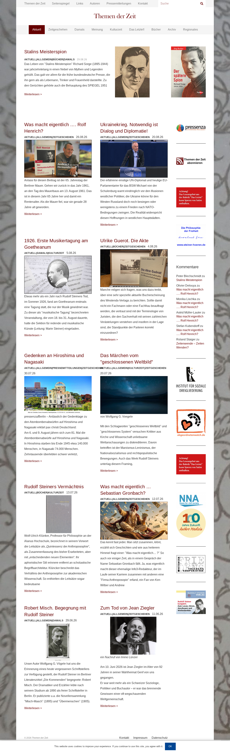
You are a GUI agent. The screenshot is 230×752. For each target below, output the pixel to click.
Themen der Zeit (34, 3)
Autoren (95, 3)
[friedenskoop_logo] (191, 564)
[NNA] (191, 500)
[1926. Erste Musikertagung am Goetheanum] (58, 275)
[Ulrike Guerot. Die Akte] (134, 268)
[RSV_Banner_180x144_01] (191, 602)
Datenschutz (160, 737)
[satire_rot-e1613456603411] (191, 464)
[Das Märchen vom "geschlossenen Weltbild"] (134, 395)
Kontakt (143, 3)
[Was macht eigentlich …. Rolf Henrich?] (58, 159)
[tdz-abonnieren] (191, 161)
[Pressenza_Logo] (191, 128)
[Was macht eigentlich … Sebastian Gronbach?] (134, 521)
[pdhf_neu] (191, 236)
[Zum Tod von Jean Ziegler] (134, 636)
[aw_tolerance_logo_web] (191, 423)
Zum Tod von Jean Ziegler (128, 608)
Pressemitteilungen (119, 3)
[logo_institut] (191, 379)
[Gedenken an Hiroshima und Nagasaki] (58, 395)
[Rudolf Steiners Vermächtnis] (58, 514)
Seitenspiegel (61, 3)
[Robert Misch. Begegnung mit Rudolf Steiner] (58, 642)
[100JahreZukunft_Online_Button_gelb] (191, 523)
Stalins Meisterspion (45, 51)
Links (79, 3)
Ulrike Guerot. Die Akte (124, 240)
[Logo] (115, 16)
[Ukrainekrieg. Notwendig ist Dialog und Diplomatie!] (134, 159)
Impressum (140, 737)
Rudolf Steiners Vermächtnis (54, 486)
